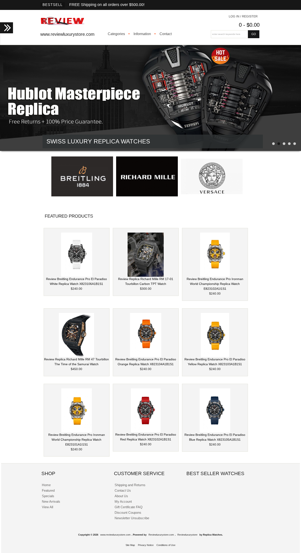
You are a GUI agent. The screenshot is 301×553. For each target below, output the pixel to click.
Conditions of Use (165, 545)
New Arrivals (51, 501)
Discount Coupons (128, 512)
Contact (166, 34)
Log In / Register (243, 16)
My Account (123, 501)
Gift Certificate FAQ (129, 507)
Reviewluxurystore (187, 534)
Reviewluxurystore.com (161, 534)
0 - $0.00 (249, 25)
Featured (48, 490)
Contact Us (123, 490)
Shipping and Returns (130, 485)
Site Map (130, 545)
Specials (48, 496)
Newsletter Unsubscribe (132, 518)
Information (142, 34)
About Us (121, 496)
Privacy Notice (146, 545)
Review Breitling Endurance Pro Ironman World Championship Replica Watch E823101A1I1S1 (76, 439)
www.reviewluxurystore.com (115, 534)
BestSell (53, 5)
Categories (116, 34)
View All (47, 507)
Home (46, 485)
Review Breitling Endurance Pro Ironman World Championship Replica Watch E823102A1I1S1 (215, 283)
